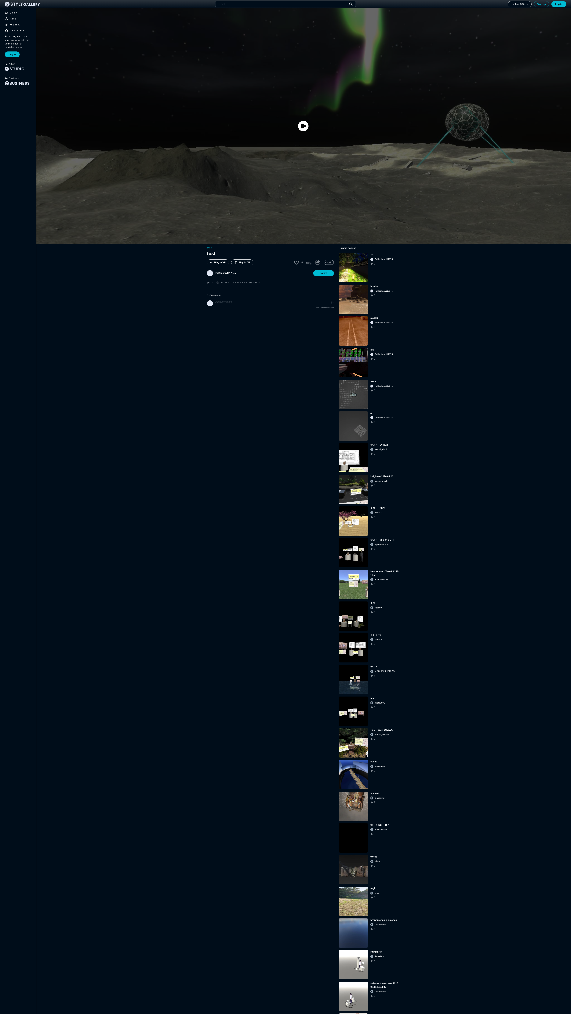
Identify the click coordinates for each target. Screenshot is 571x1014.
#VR (209, 248)
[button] (296, 262)
